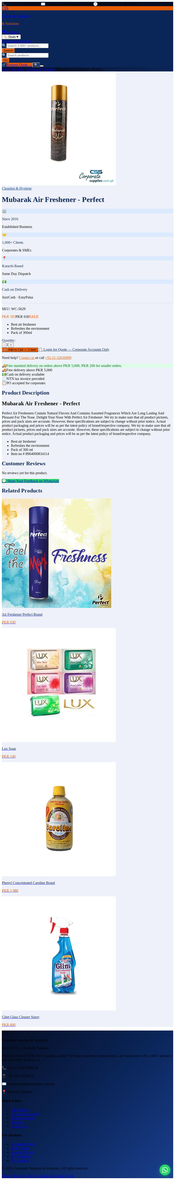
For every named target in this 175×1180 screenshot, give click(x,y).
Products (12, 32)
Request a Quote (23, 1118)
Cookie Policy (63, 1176)
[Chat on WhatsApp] (165, 1169)
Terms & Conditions (38, 1176)
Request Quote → (19, 65)
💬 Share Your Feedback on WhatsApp (30, 481)
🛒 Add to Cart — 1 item (20, 349)
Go (6, 60)
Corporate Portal (23, 1144)
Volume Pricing (22, 1152)
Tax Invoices (20, 1160)
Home (6, 69)
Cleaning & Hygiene (40, 69)
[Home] (4, 32)
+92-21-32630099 (58, 358)
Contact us (26, 358)
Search (8, 50)
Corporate (9, 41)
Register (17, 1122)
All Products (20, 1110)
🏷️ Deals (11, 37)
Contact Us (19, 1126)
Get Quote (23, 41)
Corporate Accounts (25, 1114)
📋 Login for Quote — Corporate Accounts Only (73, 349)
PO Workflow (21, 1156)
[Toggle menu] (42, 66)
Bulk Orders (20, 1148)
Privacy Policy (12, 1176)
